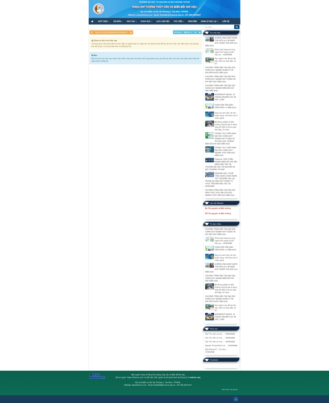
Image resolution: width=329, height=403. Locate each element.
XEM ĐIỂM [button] (192, 21)
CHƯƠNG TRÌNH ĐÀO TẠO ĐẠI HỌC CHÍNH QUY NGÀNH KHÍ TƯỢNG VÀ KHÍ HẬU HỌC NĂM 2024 (220, 79)
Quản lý (189, 32)
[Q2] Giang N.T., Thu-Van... (216, 349)
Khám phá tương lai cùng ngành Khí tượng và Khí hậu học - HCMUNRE (225, 52)
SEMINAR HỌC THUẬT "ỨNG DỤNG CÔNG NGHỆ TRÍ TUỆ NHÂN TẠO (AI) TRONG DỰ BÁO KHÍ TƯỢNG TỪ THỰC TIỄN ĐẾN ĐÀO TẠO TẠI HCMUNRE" (221, 179)
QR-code (95, 375)
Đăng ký (179, 32)
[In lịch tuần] (195, 32)
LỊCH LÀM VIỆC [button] (163, 21)
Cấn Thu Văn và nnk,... (214, 334)
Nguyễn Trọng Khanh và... (215, 345)
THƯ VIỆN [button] (178, 21)
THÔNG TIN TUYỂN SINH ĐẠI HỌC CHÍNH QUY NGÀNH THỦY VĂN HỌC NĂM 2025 (225, 151)
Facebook (214, 360)
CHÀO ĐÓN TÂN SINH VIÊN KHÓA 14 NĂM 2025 (225, 106)
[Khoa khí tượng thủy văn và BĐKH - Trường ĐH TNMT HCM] (96, 8)
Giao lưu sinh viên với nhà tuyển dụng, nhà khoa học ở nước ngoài (226, 115)
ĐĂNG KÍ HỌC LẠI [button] (209, 21)
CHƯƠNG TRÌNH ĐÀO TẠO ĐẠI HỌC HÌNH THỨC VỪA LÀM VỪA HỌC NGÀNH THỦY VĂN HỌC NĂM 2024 (220, 192)
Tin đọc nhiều (215, 224)
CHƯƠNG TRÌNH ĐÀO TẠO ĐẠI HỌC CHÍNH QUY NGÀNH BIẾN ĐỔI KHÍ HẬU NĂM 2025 (220, 88)
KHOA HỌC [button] (146, 21)
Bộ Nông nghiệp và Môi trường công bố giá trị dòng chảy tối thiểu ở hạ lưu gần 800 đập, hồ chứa (226, 125)
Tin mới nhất (215, 32)
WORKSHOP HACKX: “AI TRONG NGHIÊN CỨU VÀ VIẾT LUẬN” (225, 97)
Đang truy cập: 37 (98, 377)
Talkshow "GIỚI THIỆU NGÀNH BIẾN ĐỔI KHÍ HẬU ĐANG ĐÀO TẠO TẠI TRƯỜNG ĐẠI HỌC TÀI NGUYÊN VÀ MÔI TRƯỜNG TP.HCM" (221, 164)
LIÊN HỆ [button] (225, 21)
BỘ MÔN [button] (117, 21)
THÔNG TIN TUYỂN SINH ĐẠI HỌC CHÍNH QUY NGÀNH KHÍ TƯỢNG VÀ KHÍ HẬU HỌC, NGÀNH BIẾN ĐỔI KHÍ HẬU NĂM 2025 (220, 138)
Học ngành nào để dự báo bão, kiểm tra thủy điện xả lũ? (225, 61)
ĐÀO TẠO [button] (131, 21)
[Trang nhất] (92, 21)
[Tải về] (200, 32)
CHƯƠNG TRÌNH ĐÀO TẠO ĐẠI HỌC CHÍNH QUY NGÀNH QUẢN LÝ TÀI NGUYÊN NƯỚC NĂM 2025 (220, 70)
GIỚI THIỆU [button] (103, 21)
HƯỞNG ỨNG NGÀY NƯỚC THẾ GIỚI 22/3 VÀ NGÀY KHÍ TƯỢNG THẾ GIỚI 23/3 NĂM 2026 (221, 42)
